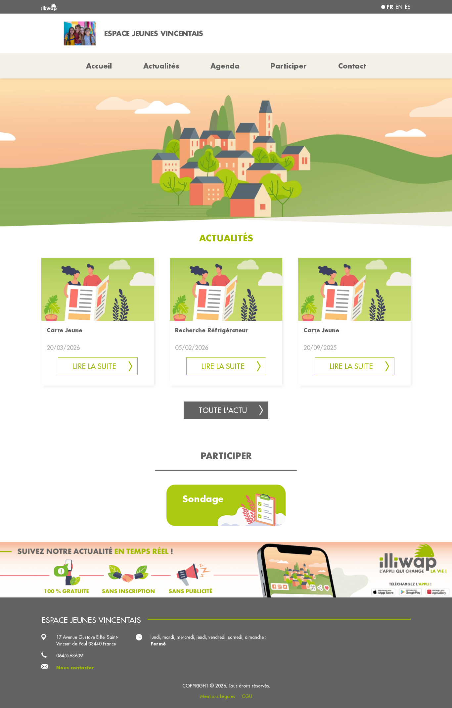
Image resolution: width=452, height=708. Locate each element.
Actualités (161, 66)
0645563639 (69, 656)
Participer (289, 66)
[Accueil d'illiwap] (116, 7)
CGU (247, 696)
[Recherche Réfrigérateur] (226, 289)
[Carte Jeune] (97, 289)
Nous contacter (75, 668)
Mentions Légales (217, 696)
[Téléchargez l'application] (226, 570)
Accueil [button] (99, 66)
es (408, 7)
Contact (352, 66)
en (399, 7)
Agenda (225, 66)
